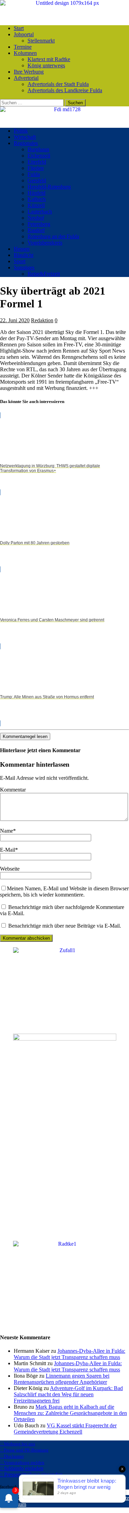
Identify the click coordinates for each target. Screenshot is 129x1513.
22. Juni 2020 (15, 320)
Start (19, 28)
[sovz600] (64, 1039)
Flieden (36, 168)
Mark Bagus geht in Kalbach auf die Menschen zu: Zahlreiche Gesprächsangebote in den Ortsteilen (70, 1413)
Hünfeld (36, 193)
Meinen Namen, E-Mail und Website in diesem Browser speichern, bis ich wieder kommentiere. (64, 891)
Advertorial (26, 78)
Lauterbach (40, 211)
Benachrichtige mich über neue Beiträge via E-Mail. (64, 926)
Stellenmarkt (41, 41)
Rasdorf (36, 230)
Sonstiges (24, 267)
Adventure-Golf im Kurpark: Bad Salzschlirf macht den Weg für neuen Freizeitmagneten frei (68, 1394)
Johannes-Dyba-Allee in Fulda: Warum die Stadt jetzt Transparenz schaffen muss (69, 1354)
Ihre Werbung (29, 72)
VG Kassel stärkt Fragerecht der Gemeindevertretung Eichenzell (65, 1429)
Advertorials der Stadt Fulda (58, 84)
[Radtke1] (64, 1244)
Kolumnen (25, 53)
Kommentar (13, 790)
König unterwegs (46, 65)
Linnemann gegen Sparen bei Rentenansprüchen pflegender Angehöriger (61, 1379)
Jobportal (24, 34)
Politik (21, 131)
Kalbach (37, 199)
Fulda (34, 174)
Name (6, 831)
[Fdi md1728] (64, 109)
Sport (19, 261)
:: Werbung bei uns (17, 1443)
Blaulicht (23, 255)
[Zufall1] (64, 950)
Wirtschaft (25, 137)
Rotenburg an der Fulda (53, 236)
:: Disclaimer (12, 1456)
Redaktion (42, 320)
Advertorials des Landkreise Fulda (65, 90)
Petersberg (39, 224)
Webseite (10, 869)
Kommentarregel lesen (25, 736)
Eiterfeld (37, 162)
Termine (23, 47)
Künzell (36, 205)
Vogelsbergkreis (45, 243)
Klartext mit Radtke (49, 59)
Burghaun (38, 149)
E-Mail (7, 850)
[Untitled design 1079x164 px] (64, 3)
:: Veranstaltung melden (22, 1462)
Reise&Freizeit (44, 274)
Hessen (22, 249)
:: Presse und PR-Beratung (24, 1450)
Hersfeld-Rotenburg (49, 187)
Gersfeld (37, 180)
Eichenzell (39, 156)
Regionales (26, 143)
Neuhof (36, 218)
